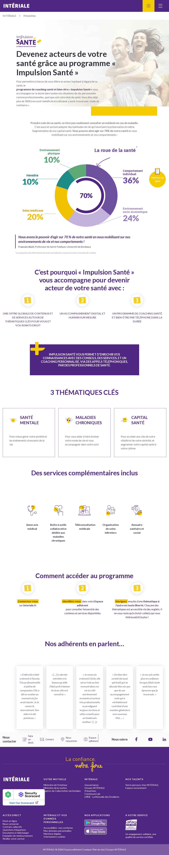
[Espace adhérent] (149, 6)
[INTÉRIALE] (43, 6)
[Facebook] (136, 739)
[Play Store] (104, 823)
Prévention (90, 790)
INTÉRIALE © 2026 (53, 849)
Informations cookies (54, 836)
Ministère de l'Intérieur (55, 785)
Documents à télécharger (16, 832)
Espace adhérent (73, 849)
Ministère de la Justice (55, 787)
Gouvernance (91, 785)
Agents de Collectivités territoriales (62, 790)
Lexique (87, 849)
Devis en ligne (10, 821)
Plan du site (99, 849)
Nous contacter (11, 823)
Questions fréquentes (14, 829)
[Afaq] (135, 825)
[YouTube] (150, 739)
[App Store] (104, 830)
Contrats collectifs (12, 826)
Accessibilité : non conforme (58, 827)
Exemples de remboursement (18, 835)
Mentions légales (52, 833)
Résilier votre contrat (14, 838)
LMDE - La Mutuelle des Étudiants (101, 796)
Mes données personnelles (57, 830)
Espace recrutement (136, 787)
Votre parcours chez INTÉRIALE (142, 785)
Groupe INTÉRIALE (94, 787)
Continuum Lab (92, 793)
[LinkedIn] (164, 739)
